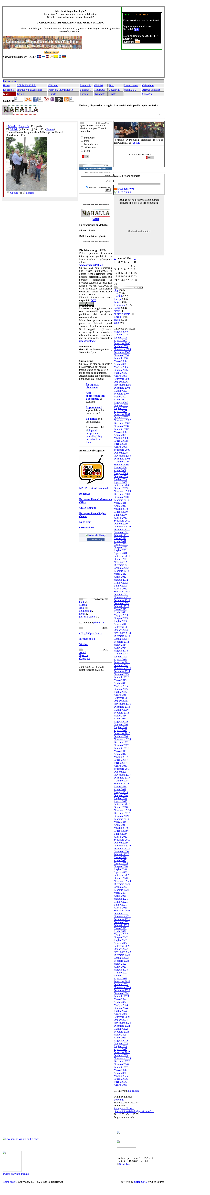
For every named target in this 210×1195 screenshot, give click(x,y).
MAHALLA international (93, 488)
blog (81, 601)
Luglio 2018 (120, 798)
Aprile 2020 (120, 860)
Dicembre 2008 (122, 458)
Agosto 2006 (120, 375)
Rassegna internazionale (60, 89)
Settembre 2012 (122, 591)
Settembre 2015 (122, 697)
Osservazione (86, 527)
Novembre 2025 (122, 1058)
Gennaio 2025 (121, 1028)
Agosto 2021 (120, 907)
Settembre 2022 (122, 946)
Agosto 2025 (120, 1049)
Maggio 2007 (121, 402)
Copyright (84, 658)
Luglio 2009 (120, 479)
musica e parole (87, 616)
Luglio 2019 (120, 833)
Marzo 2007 (120, 396)
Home (6, 85)
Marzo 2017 (120, 751)
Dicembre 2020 (122, 884)
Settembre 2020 (122, 875)
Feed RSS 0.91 (126, 188)
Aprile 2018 (120, 789)
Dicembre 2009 (122, 494)
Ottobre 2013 (121, 630)
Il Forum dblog (87, 638)
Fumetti (52, 94)
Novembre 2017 (122, 774)
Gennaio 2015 (121, 674)
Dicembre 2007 (122, 423)
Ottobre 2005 (121, 346)
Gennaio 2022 (121, 922)
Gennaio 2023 (121, 957)
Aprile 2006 (120, 364)
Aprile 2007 (120, 399)
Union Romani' (87, 507)
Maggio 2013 (121, 615)
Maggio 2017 (121, 757)
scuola (117, 319)
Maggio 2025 (121, 1040)
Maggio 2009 (121, 473)
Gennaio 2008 (121, 426)
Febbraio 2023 (121, 960)
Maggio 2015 (121, 686)
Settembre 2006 (122, 378)
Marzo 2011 (120, 538)
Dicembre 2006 (122, 387)
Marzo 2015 (120, 680)
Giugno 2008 (121, 440)
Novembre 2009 (122, 491)
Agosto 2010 (120, 517)
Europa (50, 129)
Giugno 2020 (121, 866)
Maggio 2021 (121, 898)
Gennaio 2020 (121, 851)
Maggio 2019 (121, 827)
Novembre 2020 (122, 881)
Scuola (20, 94)
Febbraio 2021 (121, 889)
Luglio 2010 (120, 514)
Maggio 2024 (121, 1005)
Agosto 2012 (120, 588)
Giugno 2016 (121, 724)
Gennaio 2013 (121, 603)
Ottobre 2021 (121, 913)
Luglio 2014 (120, 656)
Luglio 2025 (120, 1046)
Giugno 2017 (121, 759)
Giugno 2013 (121, 618)
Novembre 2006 (122, 384)
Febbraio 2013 (121, 606)
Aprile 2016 (120, 718)
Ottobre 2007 (121, 417)
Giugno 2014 (121, 653)
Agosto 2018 (120, 801)
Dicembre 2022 (122, 954)
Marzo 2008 (120, 432)
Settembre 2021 (122, 910)
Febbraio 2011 (121, 535)
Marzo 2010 (120, 502)
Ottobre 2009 (121, 488)
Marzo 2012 (120, 573)
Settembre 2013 (122, 627)
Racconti (84, 94)
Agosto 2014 (120, 659)
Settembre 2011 (122, 556)
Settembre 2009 (122, 485)
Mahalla (12, 126)
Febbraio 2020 (121, 854)
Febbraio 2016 (121, 712)
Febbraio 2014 (121, 641)
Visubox (83, 644)
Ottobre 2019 (121, 842)
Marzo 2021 (120, 892)
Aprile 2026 (120, 1073)
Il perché (83, 655)
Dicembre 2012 (122, 600)
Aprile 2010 (120, 505)
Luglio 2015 (120, 692)
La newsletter (131, 85)
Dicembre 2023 (122, 990)
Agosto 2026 (120, 1084)
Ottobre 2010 (121, 523)
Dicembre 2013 (122, 635)
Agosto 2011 (120, 553)
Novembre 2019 (122, 845)
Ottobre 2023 (121, 984)
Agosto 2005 (120, 340)
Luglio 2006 (120, 373)
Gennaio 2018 (121, 780)
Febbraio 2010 (121, 500)
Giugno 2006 (121, 370)
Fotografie (24, 126)
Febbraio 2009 (121, 464)
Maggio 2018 (121, 792)
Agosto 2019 (120, 836)
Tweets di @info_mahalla (16, 1173)
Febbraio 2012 (121, 570)
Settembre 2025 (122, 1052)
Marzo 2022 (120, 928)
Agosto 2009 (120, 482)
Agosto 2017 (120, 765)
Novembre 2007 (122, 420)
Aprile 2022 (120, 931)
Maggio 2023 (121, 969)
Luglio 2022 (120, 940)
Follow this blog (96, 540)
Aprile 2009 (120, 470)
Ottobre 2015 (121, 700)
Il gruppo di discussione (29, 89)
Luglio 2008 (120, 443)
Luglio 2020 (120, 869)
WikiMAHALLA (26, 85)
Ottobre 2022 (121, 949)
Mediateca (99, 89)
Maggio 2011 (121, 544)
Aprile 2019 (120, 824)
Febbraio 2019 (121, 819)
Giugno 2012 (121, 582)
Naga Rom (85, 522)
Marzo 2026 (120, 1070)
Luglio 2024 (120, 1011)
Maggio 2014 (121, 650)
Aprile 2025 (120, 1037)
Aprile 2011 (120, 541)
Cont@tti (147, 94)
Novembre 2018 (122, 810)
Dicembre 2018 (122, 813)
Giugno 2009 (121, 476)
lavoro (117, 308)
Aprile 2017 (120, 754)
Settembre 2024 (122, 1016)
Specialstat (124, 1164)
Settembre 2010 (122, 520)
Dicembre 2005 (122, 352)
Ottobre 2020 (121, 878)
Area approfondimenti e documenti (95, 395)
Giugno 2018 (121, 795)
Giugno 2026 (121, 1079)
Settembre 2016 (122, 733)
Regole (117, 316)
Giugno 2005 (121, 334)
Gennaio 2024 (121, 993)
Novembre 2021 (122, 916)
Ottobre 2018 (121, 807)
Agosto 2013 (120, 624)
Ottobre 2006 (121, 381)
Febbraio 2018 (121, 783)
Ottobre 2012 (121, 594)
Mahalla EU (130, 89)
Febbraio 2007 (121, 393)
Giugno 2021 (121, 901)
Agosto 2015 (120, 695)
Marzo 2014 (120, 644)
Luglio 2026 (120, 1081)
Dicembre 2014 (122, 671)
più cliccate (99, 622)
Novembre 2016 (122, 739)
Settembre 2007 (122, 414)
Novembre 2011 (122, 562)
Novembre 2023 (122, 987)
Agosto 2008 (120, 446)
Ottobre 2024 (121, 1019)
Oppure (14, 192)
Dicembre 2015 (122, 706)
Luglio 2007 (120, 408)
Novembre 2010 (122, 526)
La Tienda (8, 89)
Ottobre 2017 (121, 771)
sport (116, 322)
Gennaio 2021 (121, 887)
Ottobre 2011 (120, 559)
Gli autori (53, 85)
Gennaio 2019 (121, 816)
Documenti (114, 89)
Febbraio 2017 (121, 748)
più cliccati (133, 1090)
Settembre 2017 (122, 768)
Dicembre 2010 (122, 529)
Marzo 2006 (120, 361)
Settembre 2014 (122, 662)
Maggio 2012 (121, 579)
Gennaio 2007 (121, 390)
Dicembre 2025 (122, 1061)
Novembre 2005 (122, 349)
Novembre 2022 (122, 951)
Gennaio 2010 (121, 497)
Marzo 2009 (120, 467)
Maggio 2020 (121, 863)
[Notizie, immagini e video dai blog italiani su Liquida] (127, 1136)
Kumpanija (85, 610)
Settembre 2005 (122, 343)
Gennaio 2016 (121, 709)
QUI (136, 29)
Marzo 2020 (120, 857)
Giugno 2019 (121, 830)
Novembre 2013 (122, 632)
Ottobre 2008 (121, 452)
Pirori (111, 85)
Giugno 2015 (121, 689)
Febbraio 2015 (121, 677)
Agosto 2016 (120, 730)
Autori (82, 652)
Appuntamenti (94, 407)
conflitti (118, 296)
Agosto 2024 (120, 1014)
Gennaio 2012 (121, 567)
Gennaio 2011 (121, 532)
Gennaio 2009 (121, 461)
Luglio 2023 (120, 975)
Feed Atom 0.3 (125, 192)
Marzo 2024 (120, 999)
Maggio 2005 (121, 331)
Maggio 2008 (121, 438)
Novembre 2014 (122, 668)
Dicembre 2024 (122, 1025)
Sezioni (30, 192)
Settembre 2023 (122, 981)
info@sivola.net (87, 341)
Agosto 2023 (120, 978)
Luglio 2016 (120, 727)
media (82, 613)
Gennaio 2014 (121, 638)
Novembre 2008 (122, 455)
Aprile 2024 (120, 1002)
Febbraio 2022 (121, 925)
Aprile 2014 (120, 647)
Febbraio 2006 (121, 358)
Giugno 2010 (121, 511)
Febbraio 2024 (121, 996)
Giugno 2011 (120, 547)
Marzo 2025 (120, 1034)
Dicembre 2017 (122, 777)
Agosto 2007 (120, 411)
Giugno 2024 (121, 1008)
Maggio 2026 (121, 1076)
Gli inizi (98, 85)
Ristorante (99, 94)
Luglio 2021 (120, 904)
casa (116, 293)
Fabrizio (14, 129)
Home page (9, 1181)
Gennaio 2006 (121, 355)
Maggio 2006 (121, 367)
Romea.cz (84, 493)
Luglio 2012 (120, 585)
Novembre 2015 (122, 703)
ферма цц (119, 1099)
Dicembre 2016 (122, 742)
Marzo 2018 (120, 786)
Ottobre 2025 (121, 1055)
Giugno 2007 (121, 405)
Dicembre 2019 (122, 848)
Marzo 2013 (120, 609)
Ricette (112, 94)
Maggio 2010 (121, 508)
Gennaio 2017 (121, 745)
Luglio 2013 (120, 621)
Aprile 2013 (120, 612)
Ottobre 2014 (121, 665)
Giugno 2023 (121, 972)
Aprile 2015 (120, 683)
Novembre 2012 (122, 597)
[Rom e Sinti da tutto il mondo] (126, 1146)
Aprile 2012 (120, 576)
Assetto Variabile (151, 89)
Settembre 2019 (122, 839)
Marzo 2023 (120, 963)
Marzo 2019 (120, 822)
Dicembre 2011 (122, 565)
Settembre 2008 (122, 449)
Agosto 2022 (120, 943)
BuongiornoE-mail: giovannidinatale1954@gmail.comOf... (134, 1110)
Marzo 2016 (120, 715)
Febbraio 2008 (121, 429)
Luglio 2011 (120, 550)
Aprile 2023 (120, 966)
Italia (81, 607)
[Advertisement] (82, 69)
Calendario (148, 85)
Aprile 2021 (120, 895)
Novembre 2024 (122, 1022)
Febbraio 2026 (121, 1067)
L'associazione (10, 81)
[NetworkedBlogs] (96, 535)
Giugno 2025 (121, 1043)
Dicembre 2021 (122, 919)
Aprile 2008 (120, 435)
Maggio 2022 (121, 934)
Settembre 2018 (122, 804)
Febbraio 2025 (121, 1031)
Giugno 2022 (121, 937)
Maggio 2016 (121, 721)
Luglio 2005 (120, 337)
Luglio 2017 (120, 762)
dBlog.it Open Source (90, 633)
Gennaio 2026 (121, 1064)
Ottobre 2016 (121, 736)
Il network (85, 85)
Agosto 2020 (120, 872)
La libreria (85, 89)
